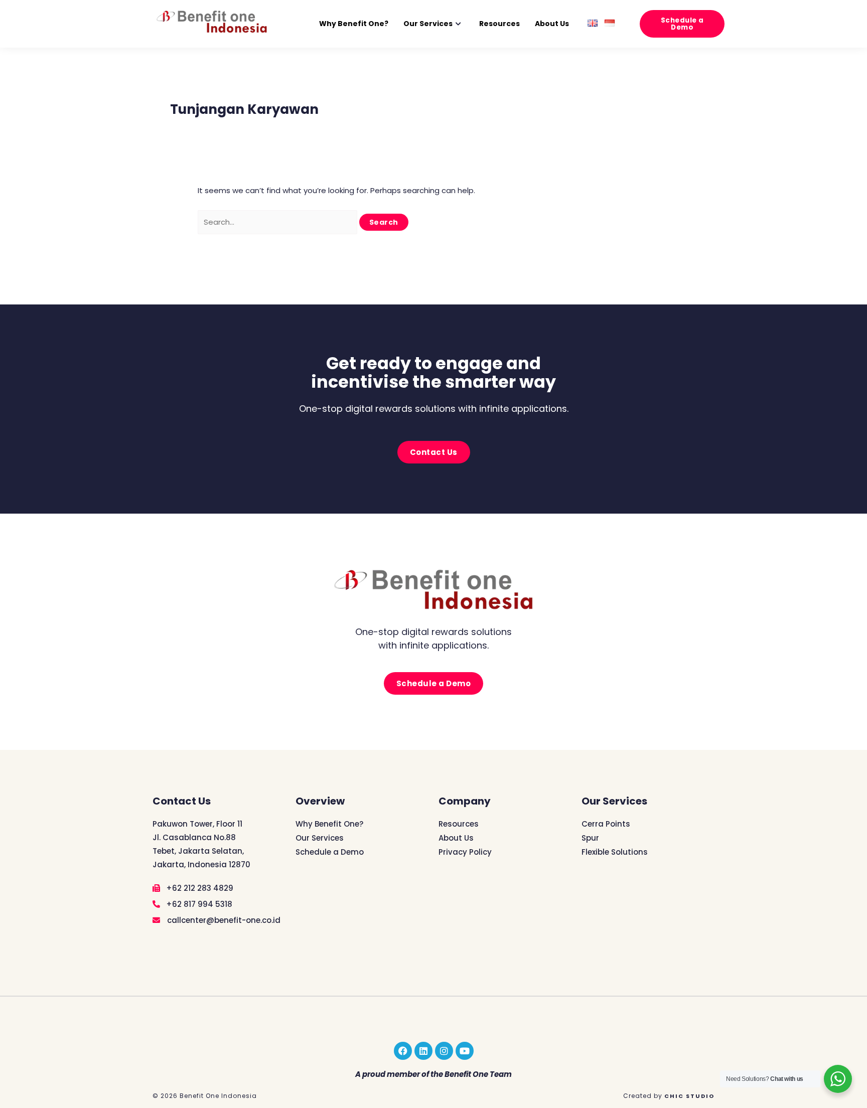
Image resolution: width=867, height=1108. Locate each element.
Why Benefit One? (353, 24)
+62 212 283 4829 (198, 888)
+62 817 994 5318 (198, 904)
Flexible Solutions (615, 852)
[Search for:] (278, 222)
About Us (552, 24)
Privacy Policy (465, 852)
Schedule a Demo (330, 852)
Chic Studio (689, 1096)
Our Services (428, 24)
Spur (590, 838)
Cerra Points (606, 824)
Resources (499, 24)
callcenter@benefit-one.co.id (222, 920)
